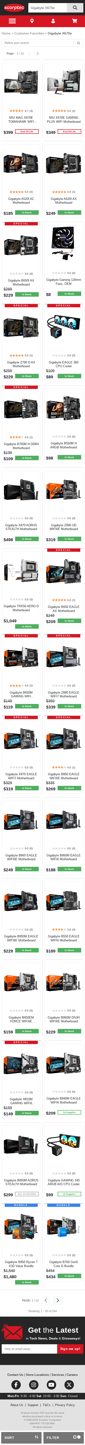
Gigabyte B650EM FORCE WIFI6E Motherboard (21, 1021)
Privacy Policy (65, 1405)
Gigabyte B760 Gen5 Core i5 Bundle (63, 1264)
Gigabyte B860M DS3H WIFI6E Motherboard (64, 1019)
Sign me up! (70, 1349)
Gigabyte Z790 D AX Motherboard (21, 364)
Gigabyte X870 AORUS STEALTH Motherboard (21, 527)
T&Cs (47, 1405)
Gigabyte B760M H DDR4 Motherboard (21, 446)
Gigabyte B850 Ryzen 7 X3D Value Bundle (21, 1264)
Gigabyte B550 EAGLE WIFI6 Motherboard (64, 938)
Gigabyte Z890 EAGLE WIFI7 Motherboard (63, 694)
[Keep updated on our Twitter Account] (69, 1386)
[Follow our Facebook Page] (16, 1386)
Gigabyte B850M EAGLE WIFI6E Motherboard (21, 938)
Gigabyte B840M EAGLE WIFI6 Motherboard (64, 1100)
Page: (10, 53)
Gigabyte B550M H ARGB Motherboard (63, 445)
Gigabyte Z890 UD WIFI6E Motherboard (64, 527)
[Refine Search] (78, 43)
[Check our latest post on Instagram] (34, 1386)
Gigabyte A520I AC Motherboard (21, 201)
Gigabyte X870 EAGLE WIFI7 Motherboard (21, 776)
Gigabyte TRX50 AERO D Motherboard (21, 608)
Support (33, 1405)
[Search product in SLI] (75, 8)
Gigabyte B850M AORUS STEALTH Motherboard (21, 1182)
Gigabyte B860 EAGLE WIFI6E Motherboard (21, 857)
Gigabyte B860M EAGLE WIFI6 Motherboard (64, 857)
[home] (14, 7)
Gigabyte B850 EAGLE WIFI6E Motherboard (64, 776)
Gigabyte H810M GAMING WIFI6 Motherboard (21, 1103)
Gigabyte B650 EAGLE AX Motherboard (64, 609)
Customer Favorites (29, 33)
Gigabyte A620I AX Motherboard (64, 201)
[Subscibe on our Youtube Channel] (52, 1386)
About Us (16, 1405)
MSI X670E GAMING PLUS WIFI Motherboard (64, 119)
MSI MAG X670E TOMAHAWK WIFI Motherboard (21, 121)
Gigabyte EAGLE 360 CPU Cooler (63, 364)
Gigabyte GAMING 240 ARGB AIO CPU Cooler (64, 1182)
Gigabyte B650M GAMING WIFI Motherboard (21, 696)
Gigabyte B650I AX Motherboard (21, 282)
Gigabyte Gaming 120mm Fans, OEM (63, 282)
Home (7, 33)
